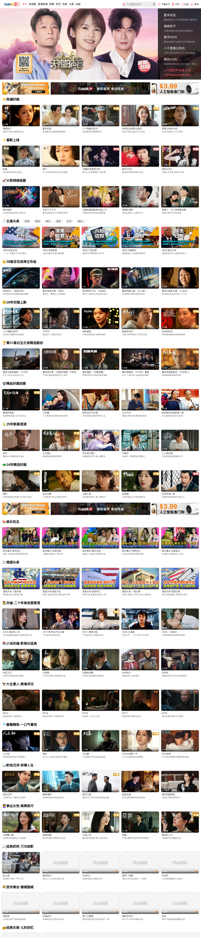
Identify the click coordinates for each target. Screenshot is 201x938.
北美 (71, 4)
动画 (78, 4)
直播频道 (43, 4)
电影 (64, 4)
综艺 (58, 4)
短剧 (51, 4)
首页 (24, 4)
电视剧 (32, 4)
